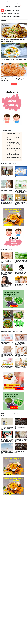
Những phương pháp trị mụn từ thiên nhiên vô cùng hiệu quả (21, 261)
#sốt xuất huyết (17, 4)
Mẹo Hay (9, 16)
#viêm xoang (9, 1)
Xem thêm (14, 84)
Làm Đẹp (10, 249)
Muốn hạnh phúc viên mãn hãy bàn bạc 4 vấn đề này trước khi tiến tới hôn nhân (7, 440)
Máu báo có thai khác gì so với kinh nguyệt (7, 343)
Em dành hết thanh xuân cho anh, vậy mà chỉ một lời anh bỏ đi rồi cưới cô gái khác (7, 428)
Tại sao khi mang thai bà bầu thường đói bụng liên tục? (20, 367)
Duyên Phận (24, 414)
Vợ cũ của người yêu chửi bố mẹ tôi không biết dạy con (20, 427)
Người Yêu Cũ (13, 414)
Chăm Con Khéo (15, 331)
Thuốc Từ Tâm (15, 10)
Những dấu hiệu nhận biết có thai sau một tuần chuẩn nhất (7, 355)
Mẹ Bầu (9, 331)
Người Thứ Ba (19, 414)
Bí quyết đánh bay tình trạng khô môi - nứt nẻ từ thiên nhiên (7, 261)
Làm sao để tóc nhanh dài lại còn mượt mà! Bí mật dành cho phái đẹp (6, 285)
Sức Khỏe (10, 163)
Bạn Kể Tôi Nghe (16, 16)
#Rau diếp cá (17, 6)
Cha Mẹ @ (3, 16)
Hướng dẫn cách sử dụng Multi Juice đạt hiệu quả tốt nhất (21, 203)
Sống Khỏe (10, 13)
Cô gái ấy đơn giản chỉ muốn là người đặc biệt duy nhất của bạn (7, 452)
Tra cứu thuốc (7, 10)
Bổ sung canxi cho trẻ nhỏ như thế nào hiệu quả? (20, 177)
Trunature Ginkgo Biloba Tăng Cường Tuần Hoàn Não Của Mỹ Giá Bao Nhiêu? (21, 191)
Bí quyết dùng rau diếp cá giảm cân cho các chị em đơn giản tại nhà (6, 273)
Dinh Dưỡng (15, 163)
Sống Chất (16, 13)
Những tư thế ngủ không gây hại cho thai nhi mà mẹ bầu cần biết (21, 355)
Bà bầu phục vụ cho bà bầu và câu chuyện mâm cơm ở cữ (21, 440)
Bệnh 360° (3, 13)
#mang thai (8, 4)
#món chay (16, 1)
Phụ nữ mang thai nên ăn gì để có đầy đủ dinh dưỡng (7, 367)
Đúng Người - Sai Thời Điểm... (19, 452)
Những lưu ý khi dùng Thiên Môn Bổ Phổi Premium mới (7, 176)
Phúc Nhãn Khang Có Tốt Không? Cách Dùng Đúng (6, 203)
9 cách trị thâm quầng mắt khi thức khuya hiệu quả (20, 273)
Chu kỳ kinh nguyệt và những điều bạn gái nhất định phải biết (20, 343)
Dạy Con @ (21, 331)
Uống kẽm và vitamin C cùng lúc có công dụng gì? (6, 190)
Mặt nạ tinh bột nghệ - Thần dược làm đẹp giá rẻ (21, 285)
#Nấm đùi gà (9, 6)
